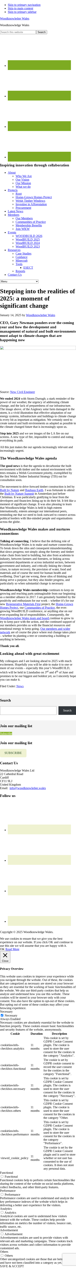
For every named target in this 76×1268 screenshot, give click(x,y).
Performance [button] (8, 1190)
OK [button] (2, 949)
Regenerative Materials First (23, 604)
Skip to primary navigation (24, 4)
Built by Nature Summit (19, 493)
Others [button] (4, 1251)
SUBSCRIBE (13, 753)
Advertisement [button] (9, 1230)
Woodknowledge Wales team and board (25, 618)
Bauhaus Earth (34, 490)
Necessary (11, 1015)
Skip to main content (20, 8)
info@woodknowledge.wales (28, 788)
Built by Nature (9, 490)
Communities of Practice (40, 607)
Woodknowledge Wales (14, 18)
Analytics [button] (6, 1208)
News (20, 686)
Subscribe (6, 733)
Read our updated (21, 928)
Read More (12, 949)
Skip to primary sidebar (22, 11)
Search (67, 710)
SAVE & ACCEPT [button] (12, 1266)
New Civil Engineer (22, 392)
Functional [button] (6, 1172)
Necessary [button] (6, 1011)
